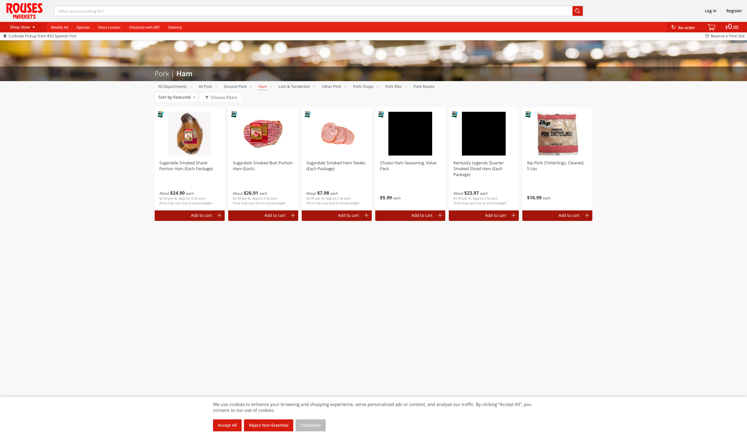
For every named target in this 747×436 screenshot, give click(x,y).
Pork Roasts (423, 86)
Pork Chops (363, 86)
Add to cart (201, 215)
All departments (172, 86)
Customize (311, 425)
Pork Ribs (393, 86)
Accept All (227, 425)
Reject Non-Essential (268, 425)
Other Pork (331, 86)
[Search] (578, 11)
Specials (83, 27)
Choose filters (224, 97)
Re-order (686, 28)
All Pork (205, 86)
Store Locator (109, 27)
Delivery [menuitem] (175, 27)
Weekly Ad (59, 27)
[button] (190, 158)
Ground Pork (235, 86)
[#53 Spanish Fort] (24, 11)
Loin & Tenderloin (294, 86)
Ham (263, 86)
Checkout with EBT (144, 27)
